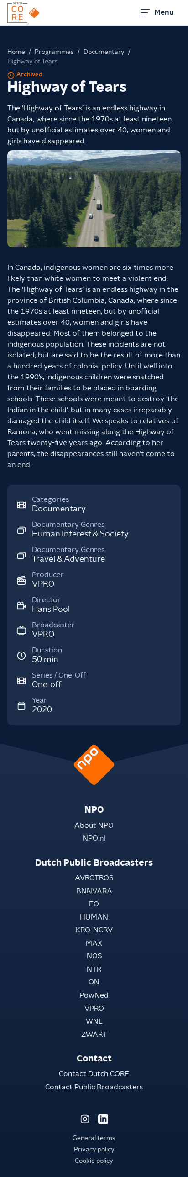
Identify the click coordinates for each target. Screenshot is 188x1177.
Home (16, 52)
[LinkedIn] (103, 1119)
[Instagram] (85, 1119)
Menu (163, 12)
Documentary (104, 52)
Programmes (54, 52)
